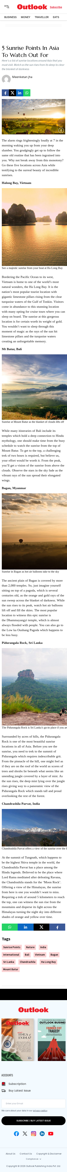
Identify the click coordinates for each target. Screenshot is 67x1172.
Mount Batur (10, 969)
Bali (27, 955)
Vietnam (40, 955)
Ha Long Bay (48, 962)
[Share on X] (12, 92)
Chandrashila (27, 962)
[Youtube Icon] (51, 1133)
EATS (56, 17)
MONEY (25, 17)
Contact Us (26, 1153)
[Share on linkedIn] (19, 92)
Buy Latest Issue (20, 1091)
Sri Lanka (8, 962)
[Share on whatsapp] (26, 92)
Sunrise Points (11, 947)
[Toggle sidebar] (9, 6)
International (11, 955)
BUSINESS (10, 17)
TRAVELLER (42, 17)
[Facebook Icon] (16, 1133)
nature (30, 947)
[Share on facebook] (5, 92)
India (43, 947)
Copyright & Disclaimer (48, 1153)
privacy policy (40, 1110)
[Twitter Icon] (25, 1133)
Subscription (17, 1084)
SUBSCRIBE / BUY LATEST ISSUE (33, 1120)
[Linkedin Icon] (42, 1133)
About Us (10, 1153)
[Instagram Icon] (33, 1133)
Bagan (54, 955)
